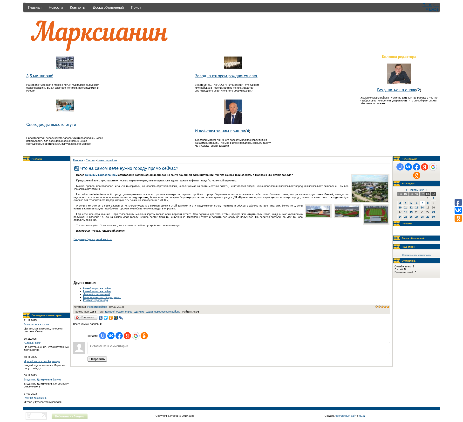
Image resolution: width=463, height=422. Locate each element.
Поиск (136, 7)
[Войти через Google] (136, 336)
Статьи (90, 160)
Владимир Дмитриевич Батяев (42, 379)
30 (433, 216)
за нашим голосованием (101, 174)
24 (400, 216)
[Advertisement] (46, 237)
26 (411, 216)
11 (405, 207)
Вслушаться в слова (396, 89)
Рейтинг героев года (95, 300)
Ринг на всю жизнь (35, 397)
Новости (56, 7)
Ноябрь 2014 (416, 189)
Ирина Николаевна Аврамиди (42, 361)
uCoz (362, 415)
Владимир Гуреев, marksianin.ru (93, 239)
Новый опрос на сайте (97, 288)
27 (416, 216)
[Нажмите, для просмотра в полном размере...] (370, 201)
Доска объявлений (108, 7)
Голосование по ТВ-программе (102, 297)
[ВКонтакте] (100, 318)
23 (433, 212)
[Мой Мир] (115, 318)
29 (427, 216)
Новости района (107, 160)
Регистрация (409, 158)
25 (405, 216)
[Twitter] (105, 318)
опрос (128, 311)
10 (400, 207)
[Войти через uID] (102, 335)
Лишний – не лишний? (96, 294)
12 (411, 207)
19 (411, 212)
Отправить (97, 359)
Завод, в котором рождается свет (226, 75)
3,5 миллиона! (39, 75)
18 (405, 212)
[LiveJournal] (120, 318)
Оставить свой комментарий (416, 255)
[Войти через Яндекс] (127, 335)
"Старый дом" (32, 342)
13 (416, 207)
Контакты (78, 7)
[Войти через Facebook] (119, 335)
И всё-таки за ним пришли (220, 131)
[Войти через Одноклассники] (144, 335)
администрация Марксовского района (157, 311)
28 (422, 216)
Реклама (37, 158)
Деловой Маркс (114, 311)
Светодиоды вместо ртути (51, 124)
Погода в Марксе (430, 7)
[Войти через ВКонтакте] (111, 335)
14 (422, 207)
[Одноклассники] (110, 318)
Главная (34, 7)
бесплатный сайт (345, 415)
